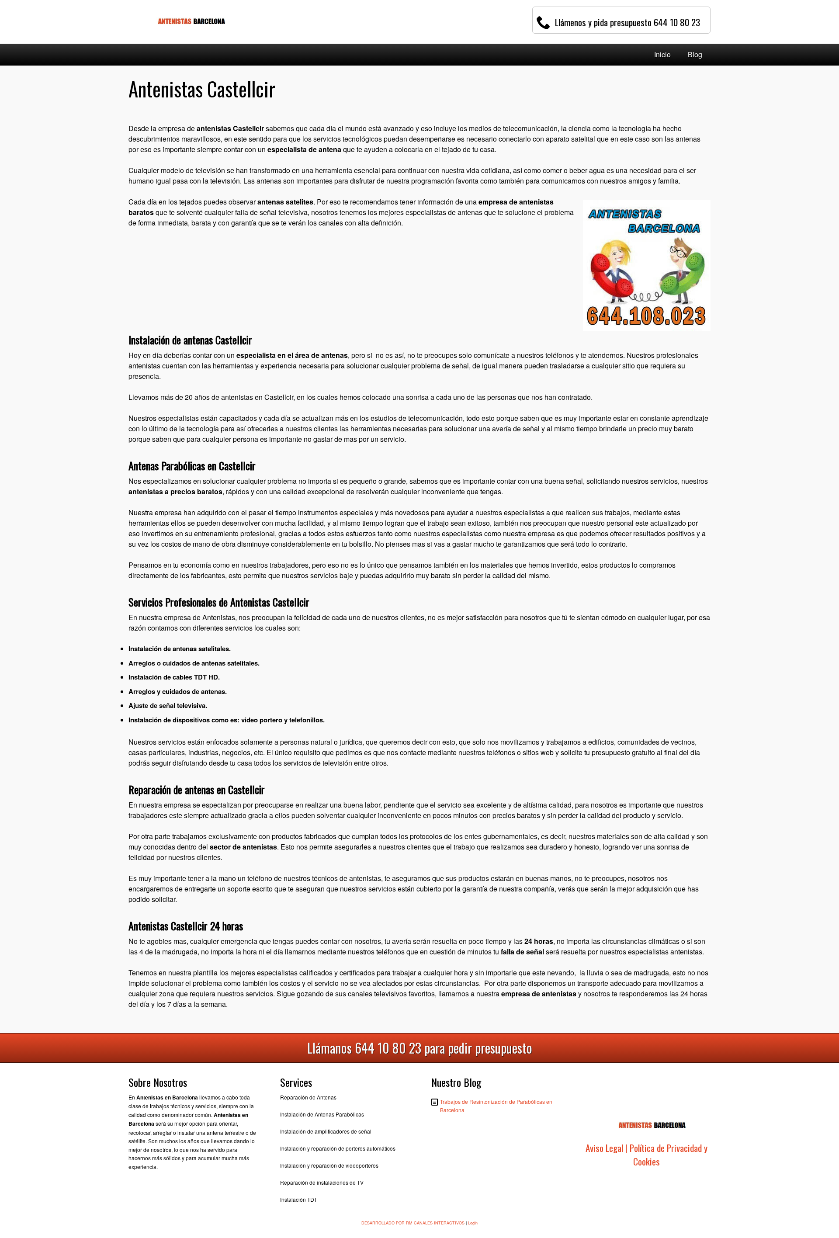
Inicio (662, 54)
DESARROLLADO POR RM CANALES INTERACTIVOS (413, 1223)
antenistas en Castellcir (257, 397)
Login (473, 1223)
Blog (695, 54)
